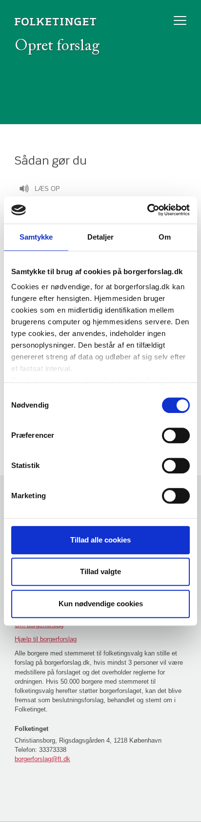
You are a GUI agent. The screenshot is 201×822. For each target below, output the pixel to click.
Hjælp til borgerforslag (46, 639)
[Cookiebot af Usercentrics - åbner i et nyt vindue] (147, 210)
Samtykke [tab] (36, 237)
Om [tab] (165, 237)
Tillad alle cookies (100, 540)
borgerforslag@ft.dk (42, 759)
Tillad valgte (100, 571)
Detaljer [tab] (100, 237)
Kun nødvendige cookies (101, 603)
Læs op (47, 188)
